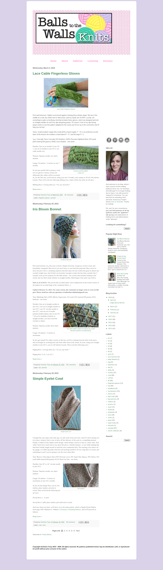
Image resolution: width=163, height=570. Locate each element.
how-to (110, 394)
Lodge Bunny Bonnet (117, 303)
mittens (110, 401)
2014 (110, 325)
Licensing (93, 61)
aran (109, 354)
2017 (110, 316)
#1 (109, 338)
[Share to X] (82, 195)
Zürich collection (113, 431)
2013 (110, 328)
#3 (109, 343)
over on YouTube (117, 202)
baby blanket (112, 359)
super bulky (112, 423)
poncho (110, 404)
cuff (109, 378)
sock (44, 525)
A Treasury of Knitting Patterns (70, 509)
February (113, 309)
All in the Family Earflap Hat (122, 274)
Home (53, 61)
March (112, 306)
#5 (109, 349)
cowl (40, 525)
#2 (109, 341)
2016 (110, 319)
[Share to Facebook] (84, 195)
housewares (112, 391)
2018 (110, 297)
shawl (110, 409)
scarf (109, 407)
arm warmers (112, 357)
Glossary (108, 61)
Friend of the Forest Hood (121, 257)
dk (109, 380)
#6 (109, 351)
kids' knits (111, 396)
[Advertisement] (118, 100)
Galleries (77, 61)
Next (78, 531)
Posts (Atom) (46, 534)
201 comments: (71, 365)
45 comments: (69, 195)
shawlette (111, 412)
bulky (110, 370)
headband (111, 388)
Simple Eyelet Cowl (48, 378)
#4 (109, 346)
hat (40, 367)
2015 (110, 322)
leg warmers (112, 399)
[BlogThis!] (80, 195)
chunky (110, 372)
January (113, 312)
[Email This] (78, 195)
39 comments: (71, 522)
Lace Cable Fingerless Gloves (56, 73)
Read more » (37, 189)
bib (109, 367)
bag (109, 362)
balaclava (111, 365)
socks (110, 417)
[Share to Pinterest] (86, 195)
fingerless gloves (44, 198)
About (65, 61)
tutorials (110, 425)
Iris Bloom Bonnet (47, 209)
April (112, 300)
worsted (52, 198)
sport (109, 420)
